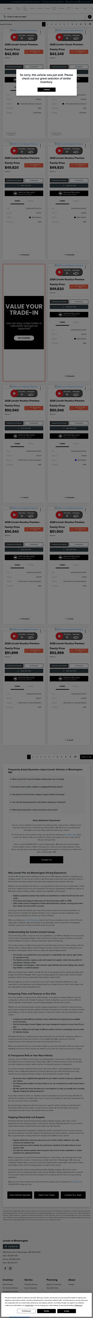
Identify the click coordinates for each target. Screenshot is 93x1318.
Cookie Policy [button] (29, 1305)
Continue (46, 89)
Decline (46, 1311)
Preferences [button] (78, 1305)
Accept (66, 1311)
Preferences (26, 1311)
